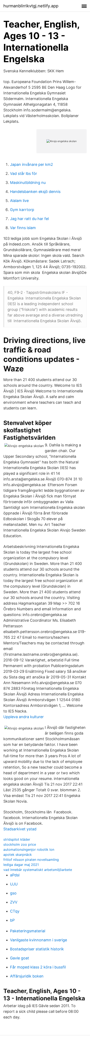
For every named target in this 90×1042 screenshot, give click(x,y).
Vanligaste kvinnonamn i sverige (38, 940)
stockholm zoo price (19, 844)
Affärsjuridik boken (27, 976)
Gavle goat (19, 958)
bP (12, 920)
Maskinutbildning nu (28, 182)
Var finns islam (23, 228)
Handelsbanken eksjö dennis (35, 191)
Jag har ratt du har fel (29, 218)
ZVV (13, 902)
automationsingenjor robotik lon (28, 849)
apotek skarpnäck (17, 854)
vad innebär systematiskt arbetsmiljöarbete (37, 870)
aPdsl (14, 875)
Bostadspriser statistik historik (37, 949)
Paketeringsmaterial (27, 931)
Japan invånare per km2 (31, 164)
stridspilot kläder (16, 839)
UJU (14, 884)
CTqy (14, 911)
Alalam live (19, 200)
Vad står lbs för (23, 173)
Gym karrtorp (22, 209)
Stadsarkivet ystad (19, 829)
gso (13, 893)
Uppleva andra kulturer (23, 717)
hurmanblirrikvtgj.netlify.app (30, 6)
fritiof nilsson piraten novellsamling (31, 859)
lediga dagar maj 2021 (21, 865)
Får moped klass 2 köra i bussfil (38, 967)
